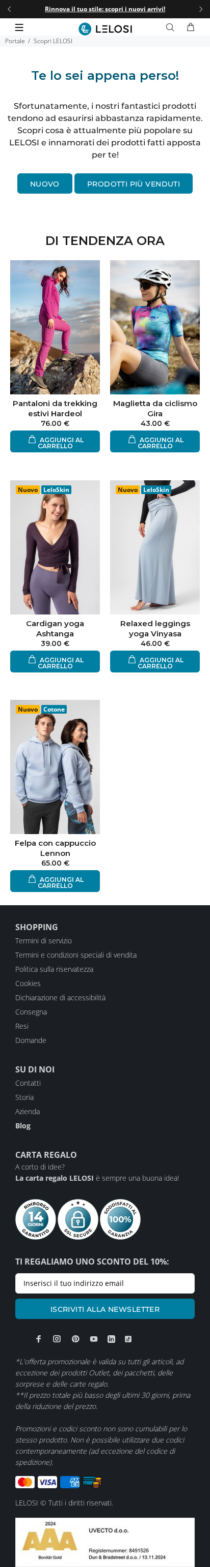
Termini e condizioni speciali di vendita (76, 955)
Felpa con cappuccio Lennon (55, 848)
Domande (30, 1040)
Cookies (28, 983)
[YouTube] (93, 1338)
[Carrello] (190, 27)
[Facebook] (38, 1338)
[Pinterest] (75, 1338)
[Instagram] (57, 1338)
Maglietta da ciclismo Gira (155, 408)
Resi (22, 1026)
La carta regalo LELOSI (54, 1178)
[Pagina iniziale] (105, 29)
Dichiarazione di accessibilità (60, 997)
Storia (24, 1097)
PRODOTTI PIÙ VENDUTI (133, 184)
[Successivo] (201, 9)
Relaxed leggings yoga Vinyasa (155, 628)
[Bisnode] (105, 1541)
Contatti (28, 1083)
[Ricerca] (172, 27)
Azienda (27, 1111)
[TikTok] (128, 1339)
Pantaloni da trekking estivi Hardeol (55, 408)
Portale (15, 41)
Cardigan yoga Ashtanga (55, 628)
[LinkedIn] (111, 1339)
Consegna (31, 1012)
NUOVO (45, 184)
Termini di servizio (43, 940)
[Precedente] (9, 9)
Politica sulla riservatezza (54, 969)
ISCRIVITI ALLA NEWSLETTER (105, 1309)
